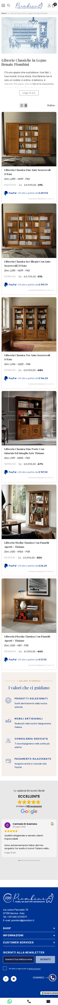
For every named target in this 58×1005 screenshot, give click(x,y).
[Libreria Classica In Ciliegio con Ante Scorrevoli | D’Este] (29, 231)
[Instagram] (14, 979)
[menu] (3, 5)
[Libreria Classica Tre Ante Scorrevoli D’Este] (29, 324)
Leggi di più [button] (10, 852)
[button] (22, 105)
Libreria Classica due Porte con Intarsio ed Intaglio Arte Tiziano (24, 451)
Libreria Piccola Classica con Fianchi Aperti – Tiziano (27, 638)
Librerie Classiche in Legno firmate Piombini (29, 13)
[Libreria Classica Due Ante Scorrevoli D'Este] (29, 139)
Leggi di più (29, 93)
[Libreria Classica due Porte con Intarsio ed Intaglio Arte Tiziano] (29, 418)
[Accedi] (49, 5)
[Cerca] (8, 5)
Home (3, 13)
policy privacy (35, 969)
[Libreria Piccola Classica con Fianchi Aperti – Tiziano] (29, 606)
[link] (29, 35)
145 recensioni (34, 806)
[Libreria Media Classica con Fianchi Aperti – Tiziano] (29, 512)
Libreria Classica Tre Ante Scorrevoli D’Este (27, 357)
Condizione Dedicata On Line (41, 199)
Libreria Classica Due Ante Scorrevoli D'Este (27, 172)
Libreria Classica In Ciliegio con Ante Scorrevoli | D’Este (27, 263)
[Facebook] (6, 979)
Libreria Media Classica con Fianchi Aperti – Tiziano (26, 544)
